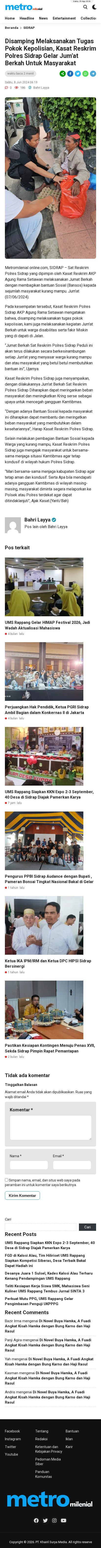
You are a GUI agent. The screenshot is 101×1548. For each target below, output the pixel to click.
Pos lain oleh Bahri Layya (46, 526)
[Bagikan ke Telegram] (92, 74)
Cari (8, 1219)
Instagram (13, 1439)
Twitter (10, 1447)
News (43, 18)
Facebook (12, 1431)
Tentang (41, 1431)
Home (10, 18)
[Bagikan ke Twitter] (78, 74)
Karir (69, 1447)
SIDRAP (29, 28)
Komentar (21, 1109)
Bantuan (72, 1431)
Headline (27, 18)
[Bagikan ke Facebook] (70, 74)
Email (58, 1156)
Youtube (11, 1454)
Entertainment (64, 18)
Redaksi (41, 1439)
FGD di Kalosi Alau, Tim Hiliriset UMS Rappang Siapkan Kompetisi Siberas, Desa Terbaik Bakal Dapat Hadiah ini (45, 1260)
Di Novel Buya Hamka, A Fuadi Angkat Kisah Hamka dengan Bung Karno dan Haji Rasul (48, 1326)
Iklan (69, 1439)
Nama (16, 1156)
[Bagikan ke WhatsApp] (85, 74)
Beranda (11, 28)
